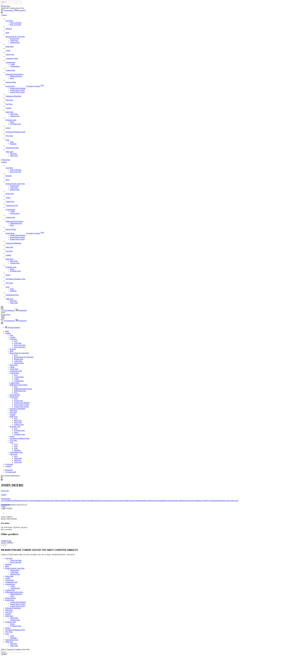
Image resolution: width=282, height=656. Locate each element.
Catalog (12, 337)
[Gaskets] (16, 106)
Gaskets (160, 501)
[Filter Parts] (16, 98)
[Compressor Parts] (16, 56)
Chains (47, 501)
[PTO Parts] (16, 134)
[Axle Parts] (16, 19)
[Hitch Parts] (16, 110)
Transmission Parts (223, 501)
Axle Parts (17, 343)
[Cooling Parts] (16, 68)
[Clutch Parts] (16, 52)
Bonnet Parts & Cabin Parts (23, 357)
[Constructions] (16, 60)
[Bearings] (16, 27)
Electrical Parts (113, 501)
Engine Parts (18, 401)
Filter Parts (147, 501)
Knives (183, 501)
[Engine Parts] (16, 84)
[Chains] (16, 49)
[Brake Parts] (16, 45)
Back (11, 335)
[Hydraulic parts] (16, 118)
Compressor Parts (64, 501)
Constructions (19, 377)
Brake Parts (41, 501)
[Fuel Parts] (16, 102)
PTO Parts (209, 501)
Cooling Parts (85, 501)
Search (4, 654)
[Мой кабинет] (2, 13)
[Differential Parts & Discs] (16, 72)
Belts (16, 501)
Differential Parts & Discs (23, 389)
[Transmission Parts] (16, 146)
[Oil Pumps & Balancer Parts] (16, 130)
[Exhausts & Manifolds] (16, 94)
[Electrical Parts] (16, 80)
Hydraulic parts (19, 430)
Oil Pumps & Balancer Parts (196, 501)
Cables (3, 506)
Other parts (18, 458)
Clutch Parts (54, 501)
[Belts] (16, 31)
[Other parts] (16, 150)
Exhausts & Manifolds (135, 501)
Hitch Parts (18, 420)
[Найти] (2, 4)
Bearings (11, 501)
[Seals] (16, 138)
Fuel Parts (154, 501)
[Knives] (16, 126)
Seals (16, 446)
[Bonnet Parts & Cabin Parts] (16, 35)
